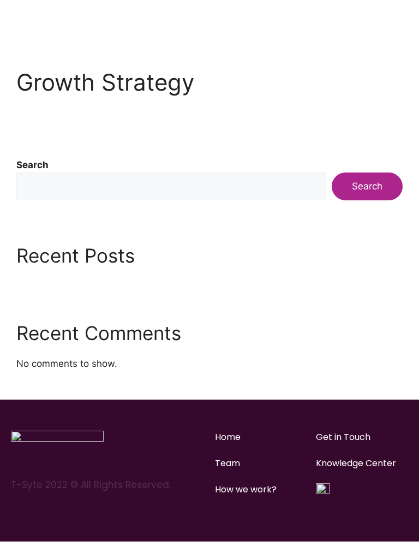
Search (32, 164)
